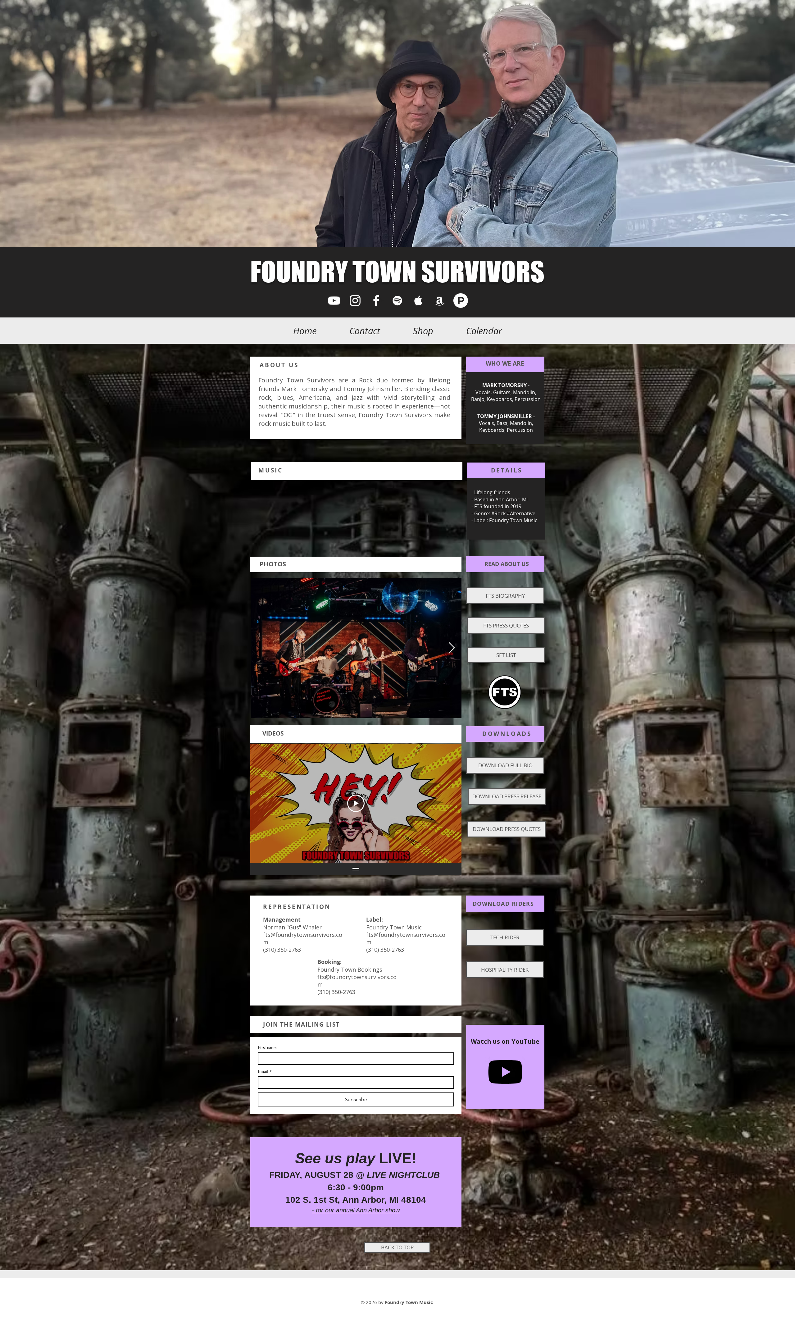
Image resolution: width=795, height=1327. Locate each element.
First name (267, 1047)
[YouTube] (334, 300)
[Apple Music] (418, 300)
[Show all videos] (356, 869)
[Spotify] (397, 300)
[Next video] (448, 803)
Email (265, 1071)
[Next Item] (451, 648)
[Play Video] (356, 803)
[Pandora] (460, 300)
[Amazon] (439, 300)
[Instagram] (355, 300)
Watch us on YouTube (505, 1041)
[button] (505, 595)
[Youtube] (505, 1072)
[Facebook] (376, 300)
